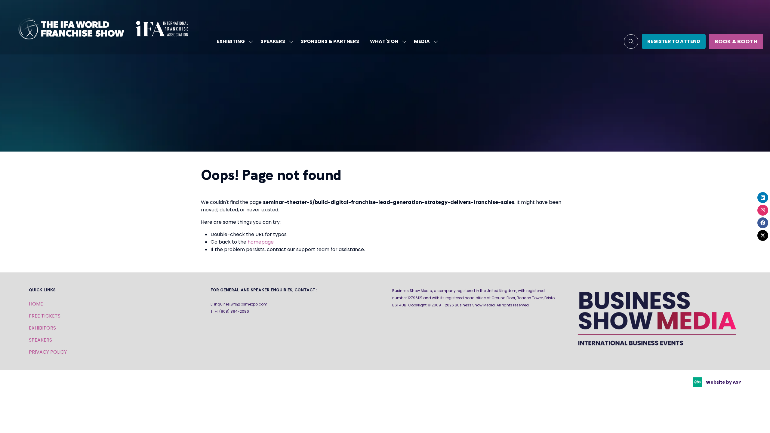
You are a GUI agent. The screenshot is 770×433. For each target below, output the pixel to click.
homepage (261, 241)
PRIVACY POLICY (48, 352)
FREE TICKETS (44, 315)
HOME (36, 303)
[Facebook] (762, 222)
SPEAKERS (272, 41)
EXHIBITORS (42, 327)
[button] (631, 41)
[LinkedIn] (762, 197)
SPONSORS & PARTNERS (330, 41)
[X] (762, 235)
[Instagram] (762, 210)
